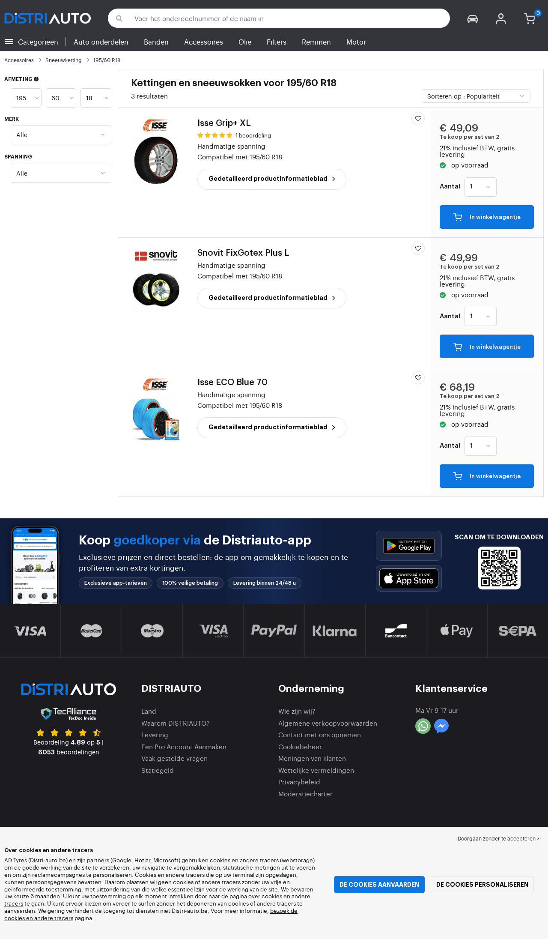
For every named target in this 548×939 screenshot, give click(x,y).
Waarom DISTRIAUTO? (175, 722)
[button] (473, 18)
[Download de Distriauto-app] (408, 545)
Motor (356, 41)
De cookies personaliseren (482, 885)
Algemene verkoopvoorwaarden (327, 722)
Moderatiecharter (305, 793)
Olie (244, 41)
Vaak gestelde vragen (174, 758)
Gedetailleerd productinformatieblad (268, 179)
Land (148, 710)
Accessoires (203, 41)
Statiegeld (157, 770)
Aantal (450, 187)
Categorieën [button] (38, 41)
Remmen (316, 41)
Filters (276, 41)
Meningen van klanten (312, 758)
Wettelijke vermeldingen (316, 770)
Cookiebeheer (300, 746)
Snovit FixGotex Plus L (243, 253)
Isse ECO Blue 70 (232, 382)
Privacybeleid (299, 781)
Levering (154, 734)
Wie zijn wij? (297, 710)
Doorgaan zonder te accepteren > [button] (498, 838)
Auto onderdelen (101, 41)
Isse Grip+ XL (224, 123)
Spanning (18, 156)
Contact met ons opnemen (319, 734)
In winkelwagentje (494, 217)
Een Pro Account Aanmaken (183, 746)
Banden (156, 41)
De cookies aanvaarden (379, 885)
